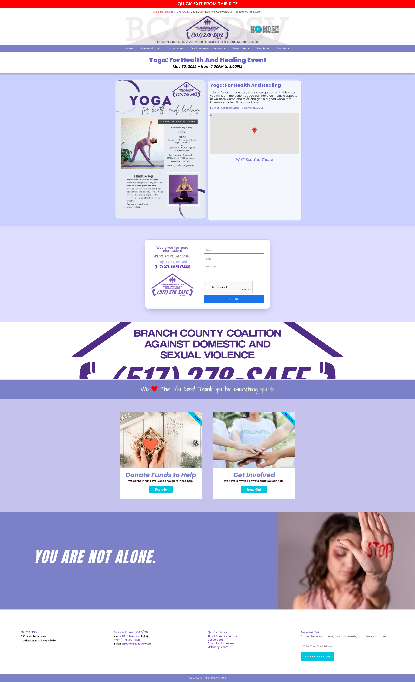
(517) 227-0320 (130, 640)
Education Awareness (221, 643)
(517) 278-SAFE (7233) (172, 266)
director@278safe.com (136, 643)
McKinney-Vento (218, 647)
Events (261, 48)
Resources (239, 48)
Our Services (175, 48)
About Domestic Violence (223, 636)
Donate (281, 48)
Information (148, 48)
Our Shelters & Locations (206, 48)
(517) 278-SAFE (180, 11)
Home (129, 48)
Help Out (254, 489)
